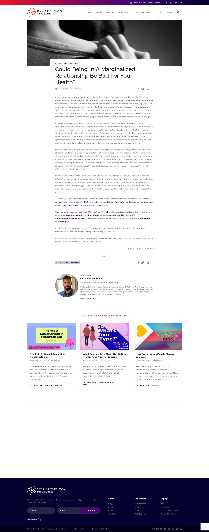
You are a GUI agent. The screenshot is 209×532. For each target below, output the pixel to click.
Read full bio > (87, 298)
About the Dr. (125, 12)
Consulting (138, 507)
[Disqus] (104, 443)
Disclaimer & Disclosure (101, 529)
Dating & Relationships (66, 64)
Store (158, 12)
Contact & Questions (168, 514)
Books (99, 12)
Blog (89, 12)
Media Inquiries (140, 514)
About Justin (113, 514)
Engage (169, 12)
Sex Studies (165, 507)
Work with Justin (143, 12)
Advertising (138, 510)
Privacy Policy (80, 529)
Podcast (110, 12)
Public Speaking (140, 504)
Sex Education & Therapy (170, 510)
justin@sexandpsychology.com (147, 2)
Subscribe (90, 510)
